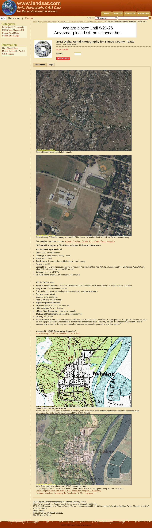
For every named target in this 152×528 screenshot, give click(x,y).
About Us (118, 13)
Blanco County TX (97, 21)
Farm (96, 241)
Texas (61, 21)
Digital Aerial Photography (48, 21)
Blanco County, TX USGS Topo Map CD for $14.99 (57, 333)
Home (106, 13)
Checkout (29, 18)
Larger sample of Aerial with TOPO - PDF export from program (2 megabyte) (68, 491)
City (91, 241)
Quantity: (59, 53)
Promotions (143, 13)
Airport (68, 241)
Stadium (77, 241)
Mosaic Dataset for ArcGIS (13, 51)
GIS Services (8, 54)
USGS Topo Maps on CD (13, 30)
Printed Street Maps (10, 36)
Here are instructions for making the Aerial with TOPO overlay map (64, 493)
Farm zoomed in (107, 241)
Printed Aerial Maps (10, 33)
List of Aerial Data (10, 48)
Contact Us (130, 13)
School (85, 241)
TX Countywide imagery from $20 (77, 21)
